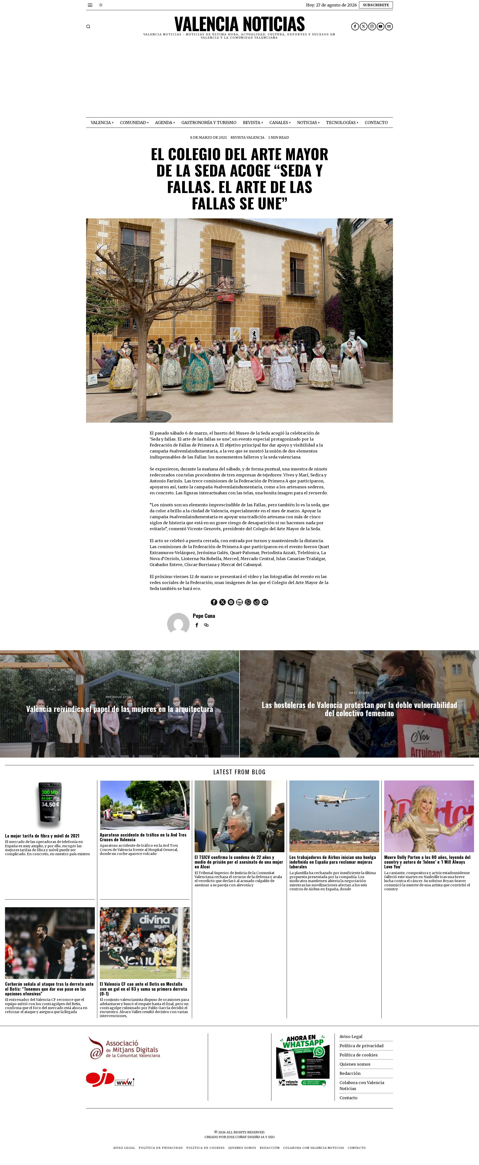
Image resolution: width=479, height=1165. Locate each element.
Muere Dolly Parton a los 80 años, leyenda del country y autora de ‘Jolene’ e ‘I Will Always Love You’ (427, 862)
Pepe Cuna (204, 615)
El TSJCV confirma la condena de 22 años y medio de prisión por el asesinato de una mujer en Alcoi (239, 862)
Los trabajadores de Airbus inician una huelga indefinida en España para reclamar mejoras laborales (332, 862)
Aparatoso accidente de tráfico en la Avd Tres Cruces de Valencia (143, 837)
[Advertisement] (239, 80)
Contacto (349, 1097)
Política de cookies (359, 1054)
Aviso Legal (351, 1036)
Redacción (350, 1073)
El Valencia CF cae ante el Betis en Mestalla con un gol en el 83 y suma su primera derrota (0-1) (143, 988)
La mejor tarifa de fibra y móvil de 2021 (42, 835)
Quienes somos (355, 1064)
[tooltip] (355, 26)
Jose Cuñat (237, 1137)
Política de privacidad (361, 1045)
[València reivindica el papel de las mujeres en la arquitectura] (119, 704)
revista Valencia (247, 137)
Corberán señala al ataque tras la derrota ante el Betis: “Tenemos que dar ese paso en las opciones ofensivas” (49, 988)
